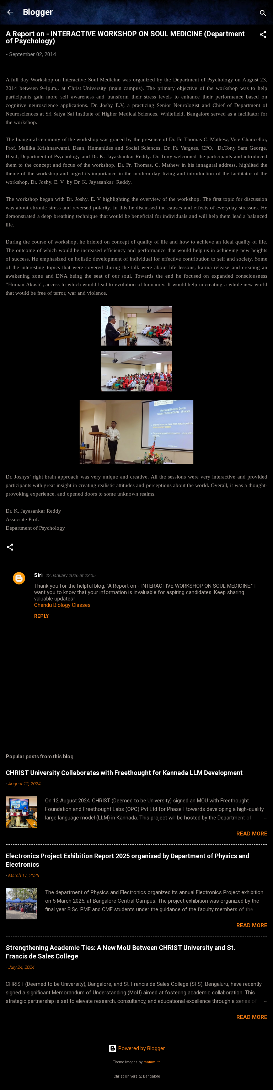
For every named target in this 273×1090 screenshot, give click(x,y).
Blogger (38, 12)
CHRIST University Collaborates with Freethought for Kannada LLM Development (124, 772)
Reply (41, 616)
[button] (263, 35)
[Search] (263, 14)
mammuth (152, 1062)
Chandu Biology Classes (62, 605)
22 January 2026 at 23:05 (71, 575)
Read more (251, 833)
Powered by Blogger (141, 1048)
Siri (38, 575)
